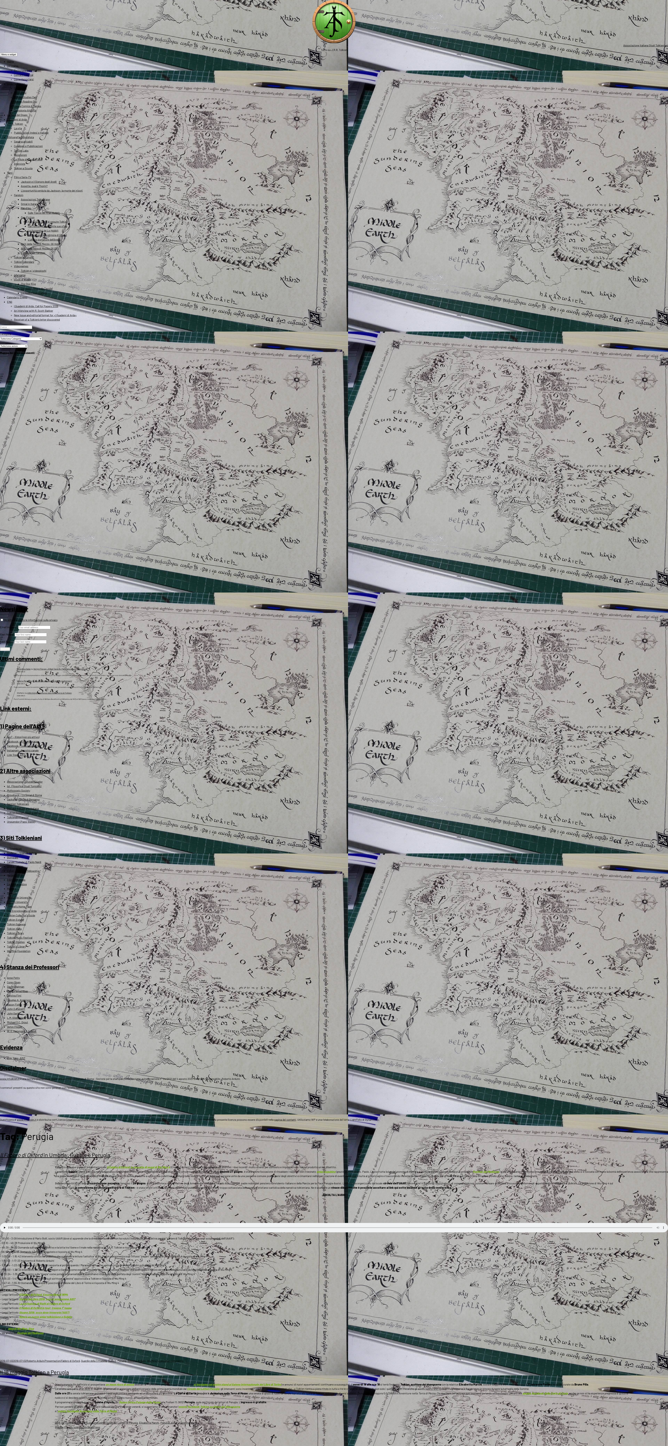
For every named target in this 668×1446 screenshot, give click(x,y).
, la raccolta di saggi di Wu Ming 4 (138, 1167)
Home (10, 61)
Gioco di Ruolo (22, 279)
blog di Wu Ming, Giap (21, 1328)
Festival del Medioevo (486, 1171)
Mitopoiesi (20, 92)
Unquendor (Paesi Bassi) (21, 821)
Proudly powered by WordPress (82, 1427)
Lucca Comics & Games (27, 106)
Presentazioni (53, 1360)
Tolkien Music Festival (19, 937)
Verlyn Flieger (14, 1026)
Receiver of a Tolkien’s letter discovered (37, 319)
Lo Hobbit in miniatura (34, 293)
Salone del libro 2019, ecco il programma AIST (47, 1299)
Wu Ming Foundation (18, 951)
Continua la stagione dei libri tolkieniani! (53, 681)
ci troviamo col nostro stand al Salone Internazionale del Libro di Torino (237, 1384)
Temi (10, 172)
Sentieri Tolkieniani (18, 803)
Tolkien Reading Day (25, 101)
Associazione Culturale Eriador (25, 781)
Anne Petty (13, 977)
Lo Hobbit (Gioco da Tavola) (37, 288)
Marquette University (19, 897)
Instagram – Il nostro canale (23, 750)
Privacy (59, 1427)
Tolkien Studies (16, 942)
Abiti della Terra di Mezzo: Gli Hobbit (41, 243)
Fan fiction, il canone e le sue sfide (47, 226)
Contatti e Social (23, 74)
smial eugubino (326, 1171)
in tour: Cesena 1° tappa (45, 1308)
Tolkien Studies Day (25, 97)
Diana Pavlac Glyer (17, 991)
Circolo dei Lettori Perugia (203, 1388)
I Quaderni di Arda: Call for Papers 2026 (36, 306)
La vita (18, 128)
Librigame (20, 275)
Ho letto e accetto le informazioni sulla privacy (30, 620)
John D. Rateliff (16, 1008)
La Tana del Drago (17, 114)
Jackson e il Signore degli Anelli (39, 181)
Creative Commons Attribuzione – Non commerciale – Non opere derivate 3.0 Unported (116, 1119)
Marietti (11, 893)
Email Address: (9, 627)
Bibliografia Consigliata (20, 137)
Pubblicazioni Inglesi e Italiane (31, 132)
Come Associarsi (24, 79)
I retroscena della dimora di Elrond (47, 235)
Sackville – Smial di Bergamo (23, 799)
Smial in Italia (28, 204)
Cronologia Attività (25, 110)
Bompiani (12, 857)
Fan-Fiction (27, 217)
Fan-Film (26, 208)
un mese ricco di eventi (120, 1384)
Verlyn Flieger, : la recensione (60, 669)
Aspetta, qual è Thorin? (34, 186)
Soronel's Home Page (19, 906)
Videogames (21, 266)
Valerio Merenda (24, 681)
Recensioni (20, 154)
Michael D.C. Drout (17, 1022)
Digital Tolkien (15, 866)
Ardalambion (14, 848)
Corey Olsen (13, 982)
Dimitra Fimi (14, 995)
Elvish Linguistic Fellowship (23, 870)
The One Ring (28, 283)
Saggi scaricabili (23, 141)
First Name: (7, 634)
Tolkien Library (15, 933)
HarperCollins (14, 875)
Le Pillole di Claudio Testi (28, 159)
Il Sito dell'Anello (16, 879)
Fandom (18, 195)
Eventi (101, 1422)
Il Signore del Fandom (33, 252)
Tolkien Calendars (24, 261)
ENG (9, 301)
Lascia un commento (171, 1360)
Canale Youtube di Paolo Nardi (24, 862)
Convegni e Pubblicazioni (28, 146)
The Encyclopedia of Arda (22, 910)
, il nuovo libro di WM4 (43, 1294)
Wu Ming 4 (153, 1360)
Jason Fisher (14, 1004)
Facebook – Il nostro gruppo (23, 741)
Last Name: (7, 641)
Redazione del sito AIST (27, 70)
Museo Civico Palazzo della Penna (139, 1402)
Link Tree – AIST (16, 754)
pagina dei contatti (285, 1119)
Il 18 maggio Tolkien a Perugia (34, 1372)
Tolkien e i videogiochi (33, 270)
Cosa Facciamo (16, 83)
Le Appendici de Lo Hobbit (43, 230)
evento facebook (209, 1406)
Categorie (5, 334)
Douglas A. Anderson (19, 1000)
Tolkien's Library (16, 946)
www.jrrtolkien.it (10, 1078)
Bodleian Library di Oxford (21, 853)
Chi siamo (12, 65)
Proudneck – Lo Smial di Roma (24, 795)
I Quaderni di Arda (17, 119)
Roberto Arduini (35, 1360)
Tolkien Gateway (16, 924)
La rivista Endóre (17, 884)
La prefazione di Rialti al (44, 1303)
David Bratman (15, 986)
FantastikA (20, 88)
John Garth (13, 1013)
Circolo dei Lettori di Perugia (121, 1422)
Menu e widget (8, 54)
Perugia (121, 1360)
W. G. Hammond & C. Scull (21, 1031)
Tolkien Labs (21, 150)
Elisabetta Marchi (149, 1422)
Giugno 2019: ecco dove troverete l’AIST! (44, 1312)
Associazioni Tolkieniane (35, 199)
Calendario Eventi (17, 297)
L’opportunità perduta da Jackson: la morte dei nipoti (52, 190)
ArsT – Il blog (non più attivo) (23, 737)
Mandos (11, 888)
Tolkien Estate (15, 919)
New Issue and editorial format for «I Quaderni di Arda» (45, 315)
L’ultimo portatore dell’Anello (44, 239)
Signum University (17, 902)
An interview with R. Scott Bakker (33, 310)
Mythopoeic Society (18, 790)
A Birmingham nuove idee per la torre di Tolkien (49, 693)
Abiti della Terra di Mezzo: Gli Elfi (39, 248)
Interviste (19, 163)
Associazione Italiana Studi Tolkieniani (645, 45)
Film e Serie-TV (22, 177)
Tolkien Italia (14, 928)
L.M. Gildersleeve (16, 1017)
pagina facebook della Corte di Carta (545, 1393)
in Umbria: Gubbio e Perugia (55, 1154)
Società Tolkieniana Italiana (23, 808)
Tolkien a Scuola (23, 168)
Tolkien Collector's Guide (21, 915)
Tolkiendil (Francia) (18, 817)
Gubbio (112, 1360)
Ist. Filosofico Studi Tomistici (24, 786)
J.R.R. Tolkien (15, 123)
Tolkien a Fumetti (24, 257)
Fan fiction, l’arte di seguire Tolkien (48, 221)
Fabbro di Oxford (70, 1360)
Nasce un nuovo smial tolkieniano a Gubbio (45, 1316)
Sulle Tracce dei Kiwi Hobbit (44, 212)
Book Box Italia (23, 669)
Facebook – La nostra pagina (23, 745)
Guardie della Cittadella (94, 1360)
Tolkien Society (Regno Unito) (24, 812)
